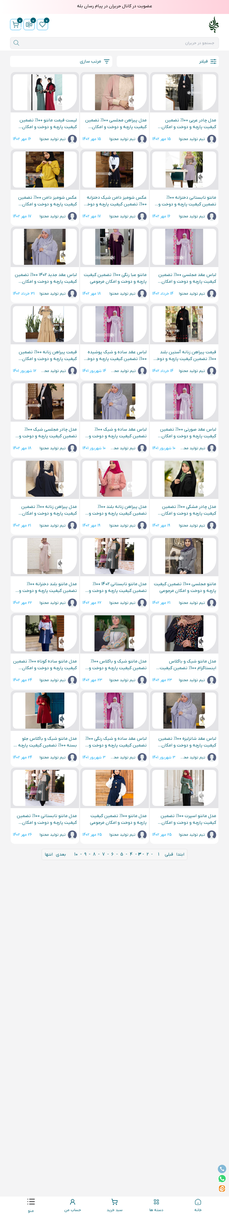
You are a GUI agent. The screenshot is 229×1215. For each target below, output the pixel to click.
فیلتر (203, 61)
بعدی (61, 854)
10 (76, 854)
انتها (49, 854)
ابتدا (180, 854)
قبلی (169, 854)
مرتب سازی (90, 61)
